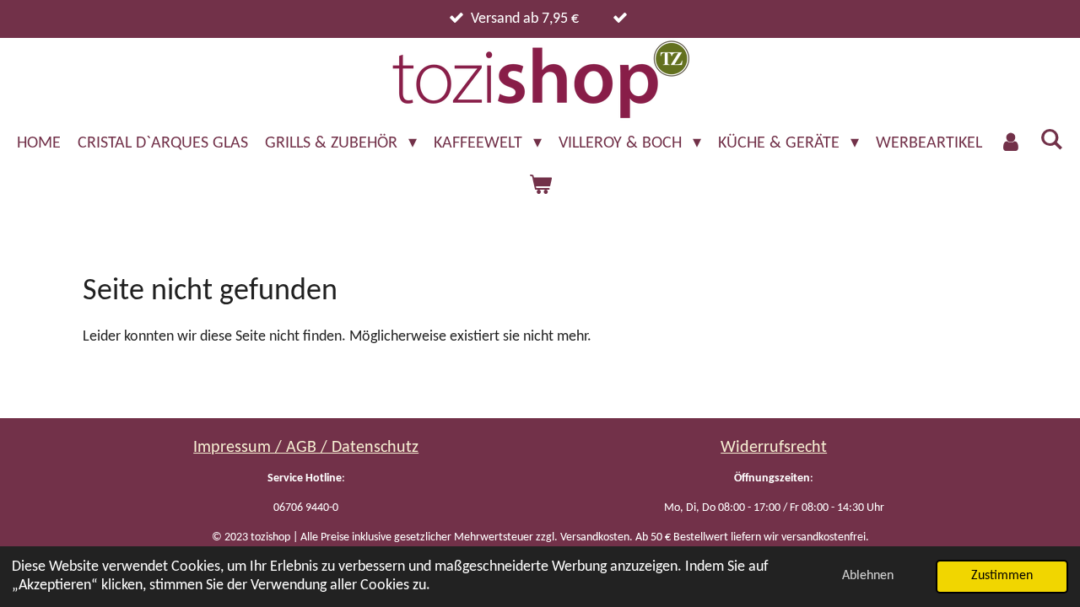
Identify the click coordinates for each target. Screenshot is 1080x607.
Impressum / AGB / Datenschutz (305, 447)
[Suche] (1051, 140)
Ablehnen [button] (868, 576)
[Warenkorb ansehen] (540, 185)
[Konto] (1011, 143)
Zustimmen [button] (1002, 576)
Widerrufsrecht (774, 447)
